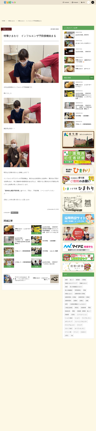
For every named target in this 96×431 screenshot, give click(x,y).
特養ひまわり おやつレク (83, 68)
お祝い (67, 335)
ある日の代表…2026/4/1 (82, 35)
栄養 (87, 300)
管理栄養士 (78, 290)
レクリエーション (82, 314)
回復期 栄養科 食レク (84, 311)
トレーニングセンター (81, 321)
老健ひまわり (83, 283)
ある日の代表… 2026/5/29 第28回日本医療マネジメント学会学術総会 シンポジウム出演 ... (84, 96)
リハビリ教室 (68, 318)
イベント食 (68, 332)
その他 (36, 233)
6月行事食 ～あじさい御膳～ (50, 251)
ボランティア (68, 321)
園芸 (73, 311)
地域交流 (67, 311)
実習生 (76, 307)
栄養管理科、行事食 (70, 297)
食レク (72, 279)
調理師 (78, 279)
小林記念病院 (68, 307)
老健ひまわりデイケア (71, 283)
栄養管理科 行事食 (80, 293)
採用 (66, 304)
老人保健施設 (68, 290)
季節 (89, 307)
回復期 (67, 314)
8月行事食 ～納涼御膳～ (49, 241)
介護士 (73, 314)
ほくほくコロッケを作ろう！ (83, 43)
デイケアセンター (70, 325)
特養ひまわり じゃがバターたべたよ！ (23, 229)
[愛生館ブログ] (10, 2)
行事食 (84, 279)
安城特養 (83, 307)
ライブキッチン (86, 318)
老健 (66, 286)
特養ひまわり (7, 29)
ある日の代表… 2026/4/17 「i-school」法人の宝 (50, 263)
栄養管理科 (68, 300)
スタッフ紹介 (68, 328)
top (72, 335)
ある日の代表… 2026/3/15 (83, 51)
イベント (76, 332)
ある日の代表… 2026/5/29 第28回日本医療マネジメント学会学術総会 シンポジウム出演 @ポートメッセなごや (50, 229)
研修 (84, 290)
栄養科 (75, 300)
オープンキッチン (80, 328)
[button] (88, 2)
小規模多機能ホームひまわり (78, 304)
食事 (66, 279)
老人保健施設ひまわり (76, 286)
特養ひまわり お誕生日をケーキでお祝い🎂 (83, 60)
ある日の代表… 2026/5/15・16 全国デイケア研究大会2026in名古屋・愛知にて (23, 240)
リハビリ (77, 318)
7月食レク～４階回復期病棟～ (22, 251)
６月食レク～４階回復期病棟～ (23, 263)
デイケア (79, 325)
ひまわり (83, 332)
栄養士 (81, 300)
